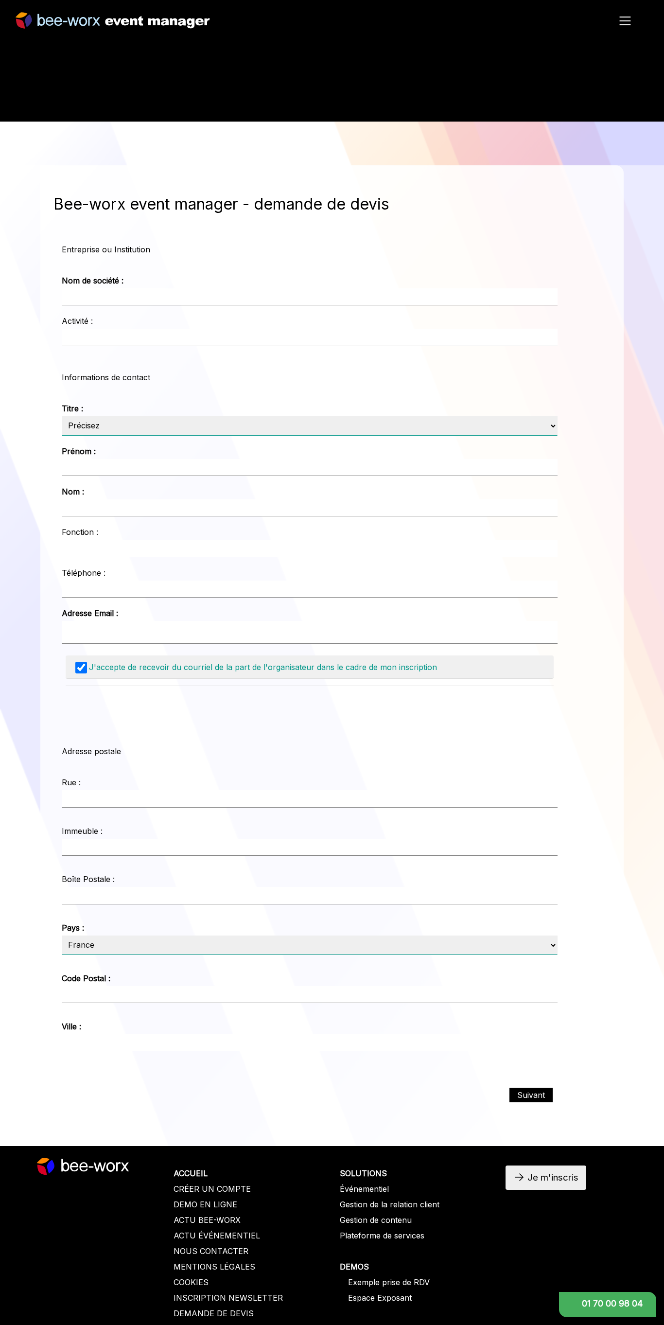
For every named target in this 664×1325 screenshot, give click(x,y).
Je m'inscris (533, 106)
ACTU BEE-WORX (207, 1220)
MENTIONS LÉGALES (214, 1267)
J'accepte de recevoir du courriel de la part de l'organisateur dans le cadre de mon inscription (263, 667)
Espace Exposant (380, 1298)
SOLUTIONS (363, 1173)
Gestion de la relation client (389, 1204)
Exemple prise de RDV (389, 1282)
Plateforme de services (382, 1235)
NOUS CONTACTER (211, 1251)
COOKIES (191, 1282)
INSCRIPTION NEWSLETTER (228, 1298)
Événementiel (364, 1189)
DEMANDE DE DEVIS (214, 1313)
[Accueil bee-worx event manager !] (113, 24)
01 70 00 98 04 (612, 1303)
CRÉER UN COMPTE (212, 1189)
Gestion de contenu (376, 1220)
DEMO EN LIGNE (205, 1204)
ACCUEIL (191, 1173)
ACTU (186, 1235)
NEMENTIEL (236, 1235)
